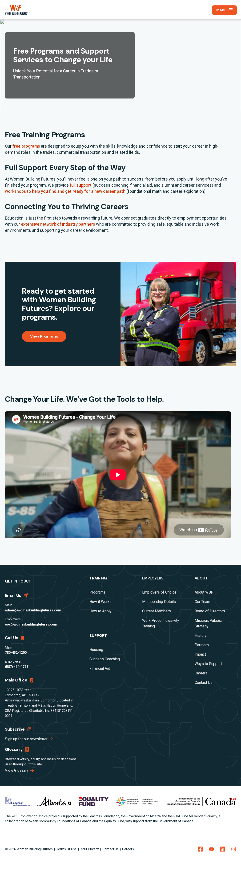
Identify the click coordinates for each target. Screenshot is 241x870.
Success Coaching (104, 659)
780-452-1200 (16, 652)
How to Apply (100, 611)
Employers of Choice (159, 592)
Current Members (156, 611)
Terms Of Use (66, 849)
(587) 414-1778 (16, 667)
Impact (200, 654)
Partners (202, 645)
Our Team (202, 601)
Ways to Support (208, 663)
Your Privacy (90, 849)
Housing (96, 649)
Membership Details (159, 601)
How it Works (100, 601)
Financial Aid (99, 668)
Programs (97, 592)
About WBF (204, 592)
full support (81, 185)
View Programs (44, 336)
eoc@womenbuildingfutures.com (31, 624)
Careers (201, 673)
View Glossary (17, 770)
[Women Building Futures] (16, 10)
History (201, 635)
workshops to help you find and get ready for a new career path (65, 191)
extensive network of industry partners (58, 224)
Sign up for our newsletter (26, 739)
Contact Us (204, 682)
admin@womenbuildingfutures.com (33, 610)
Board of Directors (210, 611)
